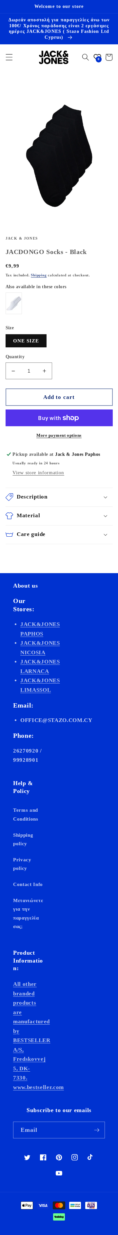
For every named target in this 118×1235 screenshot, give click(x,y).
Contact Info (28, 884)
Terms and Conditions (25, 814)
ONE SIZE (26, 340)
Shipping (39, 275)
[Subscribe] (97, 1130)
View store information (38, 472)
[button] (9, 57)
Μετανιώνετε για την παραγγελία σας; (28, 913)
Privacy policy (22, 864)
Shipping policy (23, 839)
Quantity (15, 356)
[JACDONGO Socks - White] (14, 303)
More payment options (59, 435)
